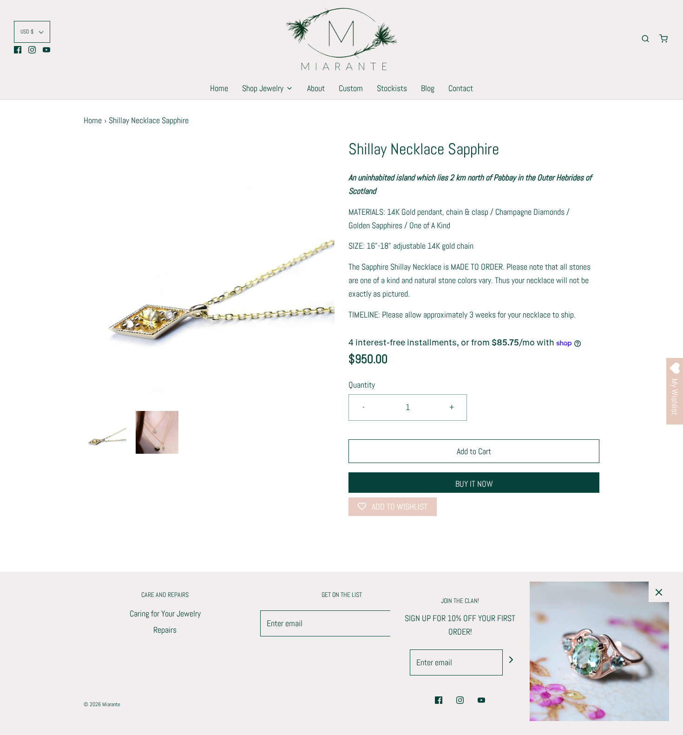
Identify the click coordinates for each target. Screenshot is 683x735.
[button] (32, 32)
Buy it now (474, 483)
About (316, 88)
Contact (460, 88)
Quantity (361, 384)
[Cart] (663, 38)
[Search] (645, 38)
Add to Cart (474, 451)
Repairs (165, 629)
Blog (427, 88)
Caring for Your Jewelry (165, 613)
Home (219, 88)
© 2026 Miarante (102, 704)
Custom (351, 88)
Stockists (392, 88)
